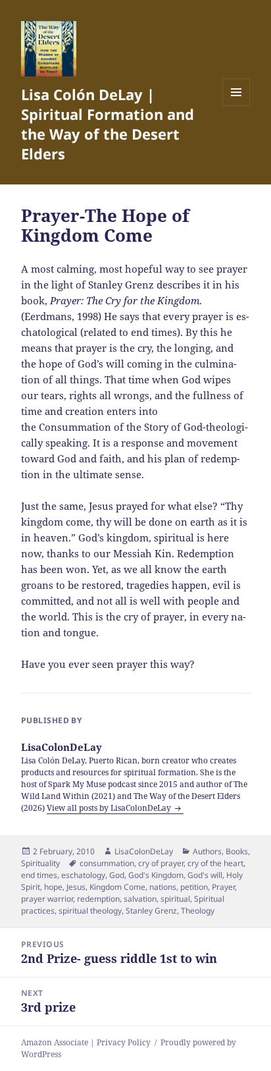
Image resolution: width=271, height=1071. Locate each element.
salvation (140, 898)
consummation (107, 863)
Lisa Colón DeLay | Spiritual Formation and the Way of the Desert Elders (107, 123)
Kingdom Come (117, 886)
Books (237, 851)
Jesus (76, 886)
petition (194, 886)
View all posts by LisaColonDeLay (110, 807)
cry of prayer (161, 863)
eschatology (83, 875)
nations (162, 886)
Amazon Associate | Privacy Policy (86, 1042)
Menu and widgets (236, 105)
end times (39, 875)
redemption (98, 898)
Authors (207, 851)
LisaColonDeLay (143, 851)
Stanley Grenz (151, 910)
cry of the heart (215, 863)
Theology (197, 910)
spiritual (175, 898)
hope (53, 886)
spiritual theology (90, 910)
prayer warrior (47, 898)
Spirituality (40, 863)
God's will (204, 875)
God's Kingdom (156, 875)
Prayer (223, 886)
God (116, 875)
